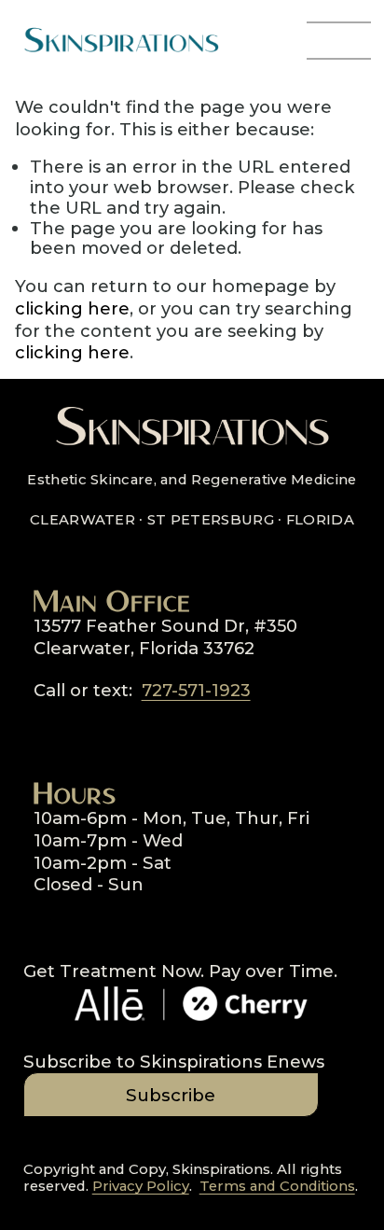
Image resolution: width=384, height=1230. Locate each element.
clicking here (72, 308)
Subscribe (170, 1095)
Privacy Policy (140, 1187)
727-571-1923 (196, 690)
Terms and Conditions (277, 1187)
